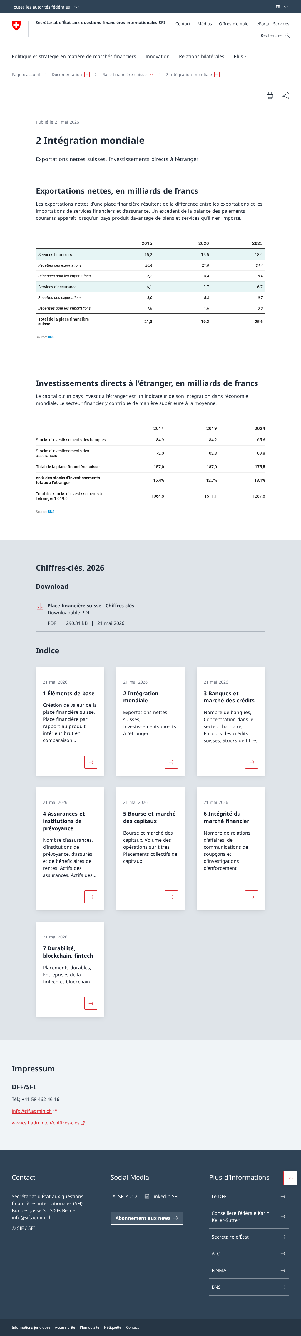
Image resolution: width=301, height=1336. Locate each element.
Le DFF (219, 1196)
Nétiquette (112, 1327)
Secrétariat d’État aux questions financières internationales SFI (100, 22)
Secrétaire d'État (230, 1237)
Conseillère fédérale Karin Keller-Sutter (241, 1216)
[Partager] (285, 95)
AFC (216, 1253)
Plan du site (89, 1327)
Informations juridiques (31, 1327)
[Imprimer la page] (269, 95)
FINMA (219, 1270)
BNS (216, 1287)
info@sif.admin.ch (32, 1111)
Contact (132, 1327)
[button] (74, 56)
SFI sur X (128, 1196)
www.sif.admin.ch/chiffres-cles (46, 1122)
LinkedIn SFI (164, 1196)
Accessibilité (65, 1327)
